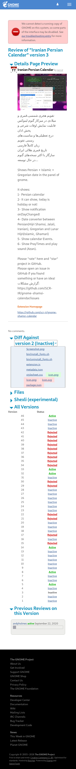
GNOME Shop (18, 676)
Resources (16, 695)
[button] (57, 3)
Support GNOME (20, 671)
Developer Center (20, 700)
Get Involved (17, 667)
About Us (15, 663)
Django (49, 760)
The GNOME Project (22, 659)
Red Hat (31, 760)
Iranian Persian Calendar (35, 70)
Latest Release (18, 740)
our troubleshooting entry (36, 35)
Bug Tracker (17, 720)
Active (52, 415)
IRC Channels (17, 716)
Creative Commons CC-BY (41, 758)
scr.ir (60, 69)
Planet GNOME (19, 744)
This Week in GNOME (22, 736)
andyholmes (20, 623)
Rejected (52, 432)
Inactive (52, 419)
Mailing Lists (17, 712)
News (13, 732)
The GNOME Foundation (24, 688)
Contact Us (16, 680)
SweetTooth (14, 764)
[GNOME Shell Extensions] (10, 4)
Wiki (12, 708)
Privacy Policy (18, 684)
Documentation (19, 704)
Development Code (21, 725)
